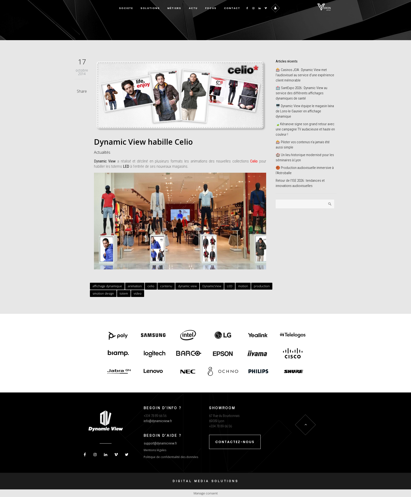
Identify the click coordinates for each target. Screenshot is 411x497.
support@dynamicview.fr (160, 443)
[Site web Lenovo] (153, 372)
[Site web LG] (223, 336)
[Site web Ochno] (188, 372)
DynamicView (211, 286)
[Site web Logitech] (153, 354)
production (262, 286)
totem (124, 293)
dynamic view (187, 286)
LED (126, 166)
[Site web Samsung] (153, 336)
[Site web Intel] (188, 336)
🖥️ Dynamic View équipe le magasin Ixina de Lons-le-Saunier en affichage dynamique (305, 111)
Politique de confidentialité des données (171, 457)
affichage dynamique (107, 286)
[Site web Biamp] (118, 354)
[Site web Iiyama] (257, 354)
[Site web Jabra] (118, 372)
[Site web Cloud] (292, 354)
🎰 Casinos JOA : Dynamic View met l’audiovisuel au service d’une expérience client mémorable (305, 75)
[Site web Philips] (257, 372)
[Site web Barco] (188, 354)
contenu (166, 286)
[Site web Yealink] (257, 336)
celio (150, 286)
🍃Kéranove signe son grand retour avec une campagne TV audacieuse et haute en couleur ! (305, 129)
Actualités (102, 152)
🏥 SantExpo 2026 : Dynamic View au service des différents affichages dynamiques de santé (301, 93)
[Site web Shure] (292, 372)
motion (243, 286)
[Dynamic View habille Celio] (180, 95)
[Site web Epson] (223, 354)
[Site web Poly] (118, 336)
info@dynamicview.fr (158, 421)
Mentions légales (155, 450)
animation (135, 286)
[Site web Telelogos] (292, 336)
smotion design (103, 293)
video (138, 293)
